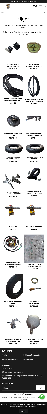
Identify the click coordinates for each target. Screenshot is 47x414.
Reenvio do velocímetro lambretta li (34, 302)
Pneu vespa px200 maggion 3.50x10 (13, 158)
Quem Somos (28, 359)
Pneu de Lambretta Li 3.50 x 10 (34, 158)
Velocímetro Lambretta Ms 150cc (34, 65)
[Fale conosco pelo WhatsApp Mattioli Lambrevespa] (42, 396)
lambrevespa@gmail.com (14, 372)
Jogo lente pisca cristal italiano (34, 265)
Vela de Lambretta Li (34, 227)
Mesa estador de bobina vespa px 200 (13, 263)
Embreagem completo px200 (13, 134)
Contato (5, 355)
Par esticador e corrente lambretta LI (13, 193)
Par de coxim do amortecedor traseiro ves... (13, 65)
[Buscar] (44, 12)
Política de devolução (10, 359)
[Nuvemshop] (24, 395)
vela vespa (13, 227)
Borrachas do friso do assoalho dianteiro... (34, 100)
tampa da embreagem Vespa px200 (34, 340)
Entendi (23, 411)
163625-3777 (9, 369)
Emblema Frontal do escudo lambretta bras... (34, 134)
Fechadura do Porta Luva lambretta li (12, 340)
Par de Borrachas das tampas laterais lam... (13, 99)
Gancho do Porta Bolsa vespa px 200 (34, 192)
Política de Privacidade (32, 355)
